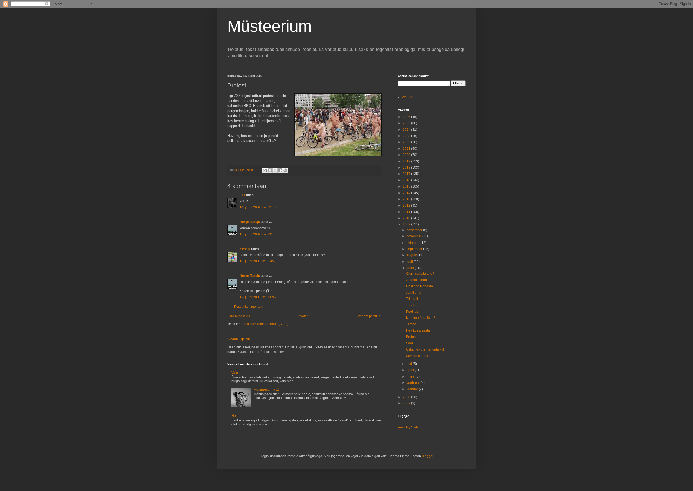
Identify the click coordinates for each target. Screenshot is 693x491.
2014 (407, 193)
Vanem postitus (369, 316)
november (414, 236)
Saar (409, 343)
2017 (407, 174)
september (415, 249)
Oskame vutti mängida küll (425, 349)
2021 (407, 148)
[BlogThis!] (270, 170)
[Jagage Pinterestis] (285, 170)
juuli (410, 262)
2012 (407, 205)
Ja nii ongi (413, 292)
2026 (407, 117)
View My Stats (408, 427)
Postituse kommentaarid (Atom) (265, 324)
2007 (407, 403)
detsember (415, 230)
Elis (242, 195)
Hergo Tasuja (250, 222)
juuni (411, 268)
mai (410, 364)
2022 (407, 142)
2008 (407, 397)
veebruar (414, 383)
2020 (407, 155)
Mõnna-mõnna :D (266, 389)
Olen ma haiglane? (420, 274)
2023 (407, 136)
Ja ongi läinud (416, 280)
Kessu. (245, 249)
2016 (407, 180)
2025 (407, 123)
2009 (407, 224)
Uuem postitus (239, 316)
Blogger (427, 456)
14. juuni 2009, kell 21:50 (258, 207)
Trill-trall (412, 299)
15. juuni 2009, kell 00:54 (258, 234)
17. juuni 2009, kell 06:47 (258, 297)
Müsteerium (269, 26)
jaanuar (413, 389)
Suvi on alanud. (417, 356)
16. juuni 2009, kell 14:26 (258, 261)
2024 (407, 130)
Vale (234, 373)
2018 (407, 167)
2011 (407, 212)
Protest (411, 337)
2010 (407, 218)
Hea (234, 416)
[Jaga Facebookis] (280, 170)
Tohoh (410, 305)
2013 (407, 199)
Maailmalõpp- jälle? (420, 318)
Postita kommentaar (248, 307)
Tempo (411, 324)
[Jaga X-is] (275, 170)
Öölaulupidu (238, 339)
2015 (407, 186)
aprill (411, 370)
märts (411, 376)
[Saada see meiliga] (264, 170)
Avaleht (303, 316)
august (412, 255)
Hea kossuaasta (418, 330)
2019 (407, 161)
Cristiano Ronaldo (419, 286)
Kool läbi (412, 311)
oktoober (413, 243)
